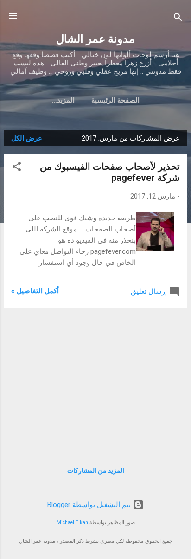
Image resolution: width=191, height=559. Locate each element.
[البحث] (178, 19)
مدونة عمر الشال (95, 38)
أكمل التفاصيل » (35, 291)
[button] (16, 168)
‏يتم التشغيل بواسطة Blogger (90, 505)
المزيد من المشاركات (95, 470)
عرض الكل (26, 138)
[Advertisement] (95, 380)
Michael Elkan (72, 523)
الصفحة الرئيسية (115, 100)
